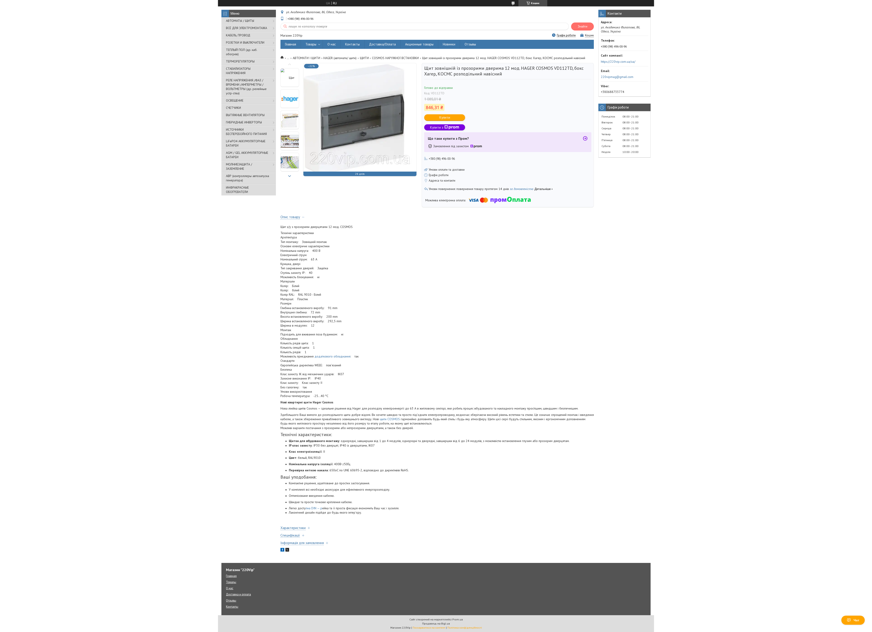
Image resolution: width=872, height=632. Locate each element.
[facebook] (282, 550)
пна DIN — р (314, 508)
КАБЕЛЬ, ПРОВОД (238, 35)
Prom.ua (457, 619)
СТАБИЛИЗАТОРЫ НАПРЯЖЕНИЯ (238, 71)
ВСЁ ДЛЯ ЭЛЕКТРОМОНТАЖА (246, 28)
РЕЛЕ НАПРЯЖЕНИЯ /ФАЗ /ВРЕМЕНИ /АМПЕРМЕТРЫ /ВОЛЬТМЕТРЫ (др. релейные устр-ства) (246, 86)
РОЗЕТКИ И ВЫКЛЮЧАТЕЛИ (245, 42)
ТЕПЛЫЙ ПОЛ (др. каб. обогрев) (241, 52)
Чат (856, 620)
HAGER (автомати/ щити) (340, 58)
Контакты (352, 44)
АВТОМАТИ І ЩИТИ (306, 58)
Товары (310, 44)
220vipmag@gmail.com (617, 77)
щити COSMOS (390, 419)
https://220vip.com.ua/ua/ (618, 62)
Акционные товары (419, 44)
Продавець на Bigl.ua (436, 623)
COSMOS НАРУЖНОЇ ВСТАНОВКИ (395, 58)
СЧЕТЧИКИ (233, 108)
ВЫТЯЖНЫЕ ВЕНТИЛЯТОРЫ (245, 115)
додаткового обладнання (332, 356)
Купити (444, 117)
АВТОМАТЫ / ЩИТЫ (240, 21)
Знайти (582, 26)
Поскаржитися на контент (429, 627)
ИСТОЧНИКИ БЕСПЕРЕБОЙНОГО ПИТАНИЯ (246, 131)
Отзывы (470, 44)
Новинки (449, 44)
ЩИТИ (364, 58)
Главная (290, 44)
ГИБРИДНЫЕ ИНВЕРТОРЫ (244, 122)
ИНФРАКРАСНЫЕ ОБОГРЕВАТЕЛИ (237, 189)
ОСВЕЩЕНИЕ (234, 100)
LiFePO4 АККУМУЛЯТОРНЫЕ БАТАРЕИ (245, 143)
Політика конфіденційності (464, 627)
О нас (331, 44)
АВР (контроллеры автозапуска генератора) (247, 178)
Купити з (436, 127)
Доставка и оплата (238, 594)
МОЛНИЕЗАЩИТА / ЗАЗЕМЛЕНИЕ (239, 166)
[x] (287, 550)
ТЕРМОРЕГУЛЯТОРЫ (240, 61)
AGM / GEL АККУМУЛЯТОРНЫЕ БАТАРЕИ (247, 155)
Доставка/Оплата (382, 44)
